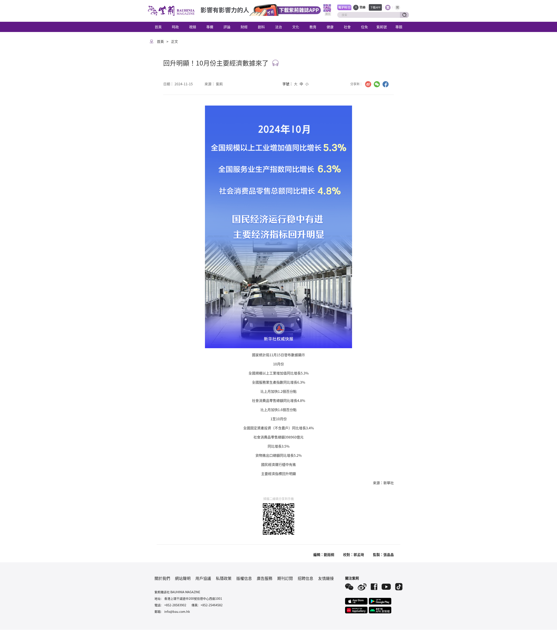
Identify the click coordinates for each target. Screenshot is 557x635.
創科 (261, 26)
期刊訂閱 (285, 578)
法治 (278, 26)
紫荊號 (381, 26)
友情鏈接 (326, 578)
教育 (312, 26)
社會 (347, 26)
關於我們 (162, 578)
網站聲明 (183, 578)
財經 (244, 26)
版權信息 (244, 578)
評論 (226, 26)
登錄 (362, 7)
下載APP (375, 7)
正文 (174, 41)
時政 (175, 26)
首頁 (158, 26)
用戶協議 (203, 578)
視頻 (192, 26)
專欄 (209, 26)
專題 (398, 26)
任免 (364, 26)
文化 (295, 26)
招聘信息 (305, 578)
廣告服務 (264, 578)
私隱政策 (224, 578)
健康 (330, 26)
